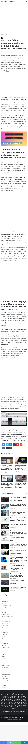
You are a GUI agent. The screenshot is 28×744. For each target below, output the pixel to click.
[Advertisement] (14, 19)
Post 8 (3, 696)
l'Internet (4, 645)
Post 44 (3, 705)
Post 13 (23, 696)
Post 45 (7, 705)
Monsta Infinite (5, 665)
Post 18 (20, 697)
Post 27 (7, 700)
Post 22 (7, 699)
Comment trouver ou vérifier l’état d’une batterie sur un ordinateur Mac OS (20, 467)
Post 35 (16, 702)
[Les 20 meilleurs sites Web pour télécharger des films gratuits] (5, 526)
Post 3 (10, 694)
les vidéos (4, 649)
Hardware (4, 638)
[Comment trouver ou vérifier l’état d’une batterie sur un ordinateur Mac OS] (21, 460)
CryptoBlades (5, 623)
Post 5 (17, 694)
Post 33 (24, 700)
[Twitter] (7, 444)
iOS (6, 34)
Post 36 (20, 702)
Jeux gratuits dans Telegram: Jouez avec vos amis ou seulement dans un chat (18, 575)
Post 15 (7, 697)
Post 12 (19, 696)
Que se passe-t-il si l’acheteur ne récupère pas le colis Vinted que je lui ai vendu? (18, 512)
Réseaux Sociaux (6, 674)
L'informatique (5, 643)
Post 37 (24, 702)
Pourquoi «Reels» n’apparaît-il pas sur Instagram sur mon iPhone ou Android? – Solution (18, 519)
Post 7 (24, 694)
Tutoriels (4, 685)
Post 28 (11, 700)
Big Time (4, 612)
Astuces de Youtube (6, 605)
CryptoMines (5, 625)
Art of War (4, 603)
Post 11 (15, 696)
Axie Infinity (4, 607)
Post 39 (7, 703)
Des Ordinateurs (5, 630)
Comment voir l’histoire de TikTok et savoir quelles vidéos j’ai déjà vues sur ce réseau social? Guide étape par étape (18, 568)
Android (3, 599)
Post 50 (4, 706)
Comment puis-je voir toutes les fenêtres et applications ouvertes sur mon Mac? (20, 485)
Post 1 (2, 694)
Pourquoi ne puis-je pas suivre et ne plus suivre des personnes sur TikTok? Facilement (18, 499)
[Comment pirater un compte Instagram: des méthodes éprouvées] (5, 582)
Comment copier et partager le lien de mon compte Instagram (18, 545)
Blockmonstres (5, 614)
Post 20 (3, 699)
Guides (3, 636)
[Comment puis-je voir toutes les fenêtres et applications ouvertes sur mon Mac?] (21, 478)
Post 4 (13, 694)
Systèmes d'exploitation (7, 680)
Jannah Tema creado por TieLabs (14, 719)
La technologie (5, 647)
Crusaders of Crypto (6, 618)
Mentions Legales (6, 711)
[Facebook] (3, 444)
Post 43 (24, 703)
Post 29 (16, 700)
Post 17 (15, 697)
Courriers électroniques (7, 616)
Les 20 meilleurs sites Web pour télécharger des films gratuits (18, 525)
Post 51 (9, 706)
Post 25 (24, 699)
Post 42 (20, 703)
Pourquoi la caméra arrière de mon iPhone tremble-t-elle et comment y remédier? (18, 552)
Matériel (4, 661)
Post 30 (20, 700)
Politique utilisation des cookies (18, 711)
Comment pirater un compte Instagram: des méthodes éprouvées (17, 582)
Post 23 (16, 699)
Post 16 (11, 697)
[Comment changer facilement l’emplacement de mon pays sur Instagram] (5, 506)
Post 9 (7, 696)
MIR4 (3, 663)
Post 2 (6, 694)
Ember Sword (5, 634)
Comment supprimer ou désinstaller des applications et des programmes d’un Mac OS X (7, 468)
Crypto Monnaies (6, 621)
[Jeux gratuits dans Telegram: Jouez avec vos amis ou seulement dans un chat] (5, 575)
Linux (3, 652)
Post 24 (20, 699)
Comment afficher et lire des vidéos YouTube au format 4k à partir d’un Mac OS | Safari (7, 485)
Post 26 (3, 700)
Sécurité (4, 676)
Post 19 (24, 697)
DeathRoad (4, 627)
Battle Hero (4, 610)
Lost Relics (4, 654)
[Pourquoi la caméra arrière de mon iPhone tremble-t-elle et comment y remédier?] (5, 552)
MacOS (3, 656)
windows (4, 687)
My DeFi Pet (5, 667)
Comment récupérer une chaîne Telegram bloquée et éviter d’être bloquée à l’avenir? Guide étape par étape (18, 559)
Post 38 (3, 703)
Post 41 (16, 703)
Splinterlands (5, 678)
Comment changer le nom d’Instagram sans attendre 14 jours (18, 539)
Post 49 (24, 705)
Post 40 (11, 703)
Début (3, 34)
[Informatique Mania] (9, 1)
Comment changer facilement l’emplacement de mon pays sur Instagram (18, 505)
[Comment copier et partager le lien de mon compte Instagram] (5, 546)
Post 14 (3, 697)
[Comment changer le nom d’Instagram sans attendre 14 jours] (5, 539)
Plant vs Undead (6, 672)
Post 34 (11, 702)
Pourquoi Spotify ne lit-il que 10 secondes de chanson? (18, 588)
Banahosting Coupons (16, 706)
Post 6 (21, 694)
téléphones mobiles (6, 683)
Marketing (4, 658)
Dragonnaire (5, 632)
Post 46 (11, 705)
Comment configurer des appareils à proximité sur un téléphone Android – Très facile (18, 532)
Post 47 (16, 705)
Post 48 (20, 705)
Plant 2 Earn (5, 669)
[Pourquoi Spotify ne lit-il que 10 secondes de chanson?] (5, 589)
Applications (5, 601)
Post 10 (11, 696)
